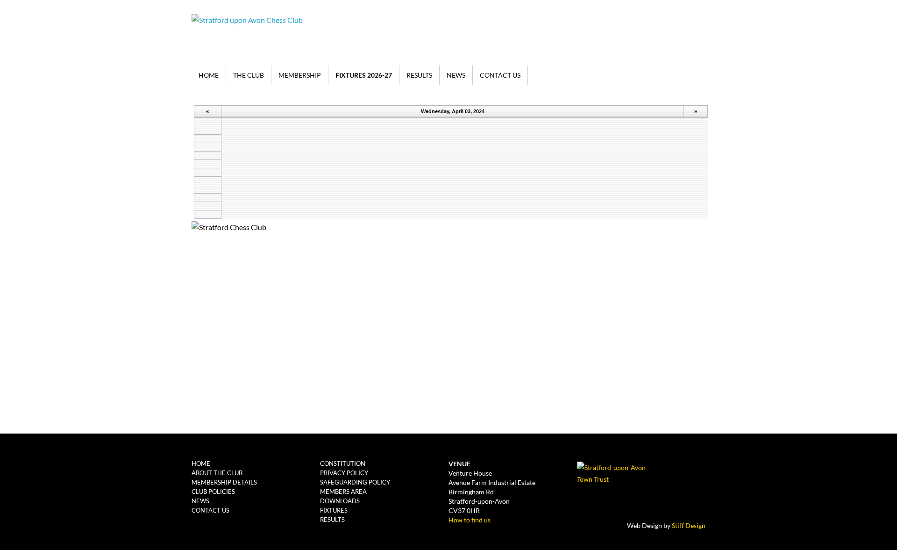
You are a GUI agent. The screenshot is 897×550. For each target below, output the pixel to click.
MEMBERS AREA (343, 491)
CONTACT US (500, 75)
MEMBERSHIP (299, 75)
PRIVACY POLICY (344, 473)
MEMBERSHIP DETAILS (224, 482)
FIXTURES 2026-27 (363, 75)
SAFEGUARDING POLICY (355, 482)
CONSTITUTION (342, 463)
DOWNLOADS (340, 501)
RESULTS (419, 75)
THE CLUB (248, 75)
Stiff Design (688, 525)
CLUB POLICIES (213, 491)
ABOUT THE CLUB (217, 473)
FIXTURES (334, 510)
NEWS (456, 75)
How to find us (469, 520)
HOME (209, 75)
